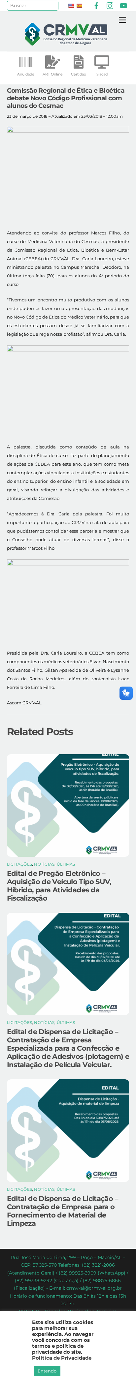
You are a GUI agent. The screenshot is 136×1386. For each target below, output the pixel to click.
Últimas (66, 864)
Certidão (78, 74)
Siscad (102, 74)
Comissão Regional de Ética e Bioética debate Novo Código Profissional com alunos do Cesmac (66, 97)
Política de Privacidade (61, 1358)
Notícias (44, 864)
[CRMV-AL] (66, 42)
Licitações (19, 864)
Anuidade (25, 74)
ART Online (53, 74)
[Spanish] (79, 5)
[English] (71, 5)
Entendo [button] (47, 1370)
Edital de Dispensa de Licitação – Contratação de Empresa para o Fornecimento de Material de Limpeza (62, 1210)
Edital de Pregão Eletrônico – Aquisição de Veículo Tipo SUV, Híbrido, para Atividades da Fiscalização (59, 885)
